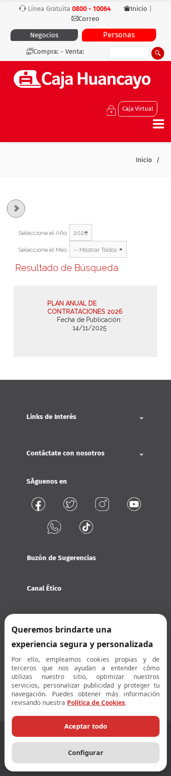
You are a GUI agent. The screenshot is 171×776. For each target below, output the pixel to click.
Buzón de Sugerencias (61, 558)
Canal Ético (44, 588)
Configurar (86, 752)
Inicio (139, 9)
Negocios (44, 35)
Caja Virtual (137, 108)
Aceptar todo (85, 726)
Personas (119, 35)
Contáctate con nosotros (65, 453)
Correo (88, 19)
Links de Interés (51, 417)
